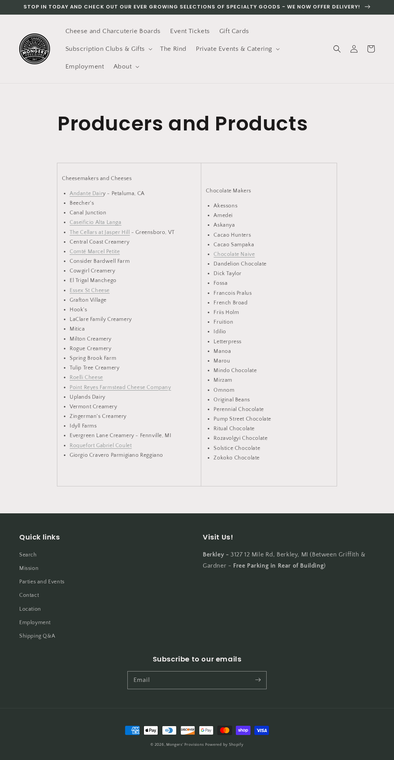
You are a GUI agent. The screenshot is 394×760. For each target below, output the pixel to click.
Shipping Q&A (37, 636)
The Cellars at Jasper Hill (100, 232)
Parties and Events (42, 582)
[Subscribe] (257, 679)
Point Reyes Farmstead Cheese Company (120, 387)
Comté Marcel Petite (95, 252)
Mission (28, 568)
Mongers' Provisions (185, 745)
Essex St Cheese (90, 290)
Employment (35, 623)
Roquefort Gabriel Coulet (101, 446)
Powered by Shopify (224, 745)
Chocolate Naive (234, 254)
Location (30, 609)
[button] (108, 49)
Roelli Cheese (86, 377)
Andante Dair (86, 193)
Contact (29, 595)
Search (28, 555)
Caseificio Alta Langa (96, 222)
